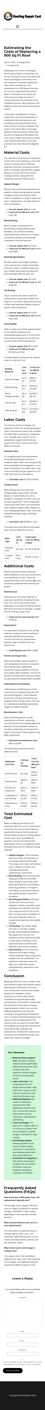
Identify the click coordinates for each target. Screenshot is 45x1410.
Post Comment (12, 1370)
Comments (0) (12, 65)
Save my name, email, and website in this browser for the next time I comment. (22, 1363)
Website (22, 1350)
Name (22, 1331)
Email (22, 1341)
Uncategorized (23, 62)
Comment (22, 1298)
